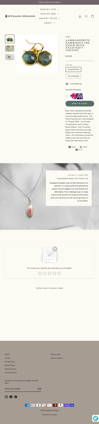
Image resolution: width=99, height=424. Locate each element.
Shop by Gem (49, 14)
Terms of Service (11, 372)
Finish (68, 65)
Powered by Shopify (49, 415)
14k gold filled (73, 69)
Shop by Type (48, 9)
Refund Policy (10, 365)
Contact (8, 358)
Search (7, 354)
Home (67, 36)
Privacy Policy (10, 361)
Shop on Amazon (57, 358)
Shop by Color (48, 18)
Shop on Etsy (55, 354)
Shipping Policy (10, 369)
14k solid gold (73, 76)
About (48, 23)
